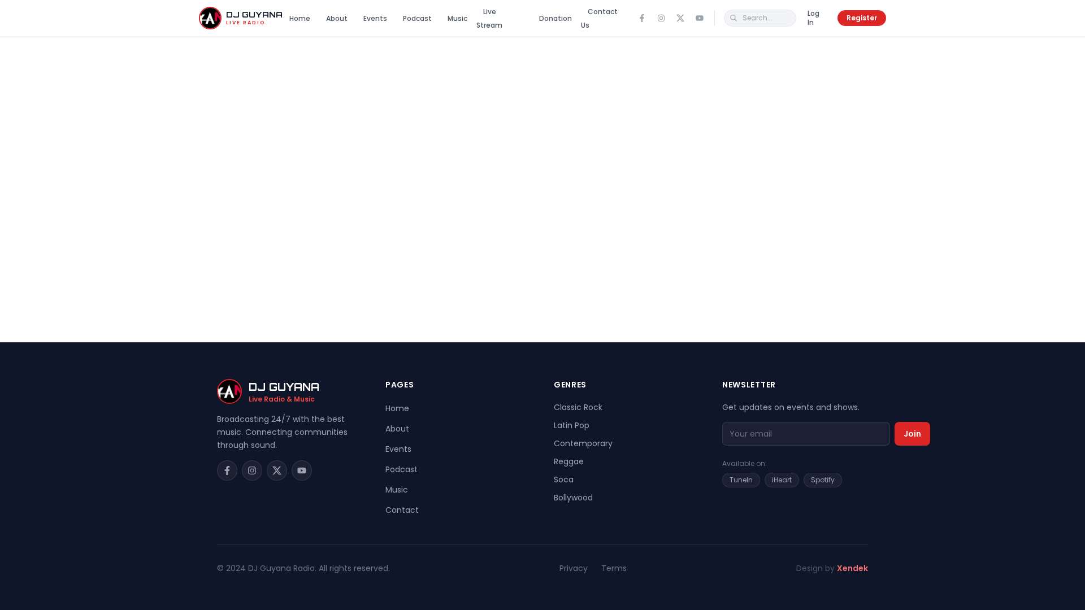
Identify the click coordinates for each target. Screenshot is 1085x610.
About (337, 18)
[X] (680, 18)
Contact (402, 510)
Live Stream (489, 18)
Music (457, 18)
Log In (813, 17)
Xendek (852, 568)
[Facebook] (642, 18)
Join (912, 433)
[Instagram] (661, 18)
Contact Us (599, 18)
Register (862, 18)
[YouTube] (700, 18)
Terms (614, 568)
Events (375, 18)
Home (299, 18)
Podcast (417, 18)
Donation (555, 18)
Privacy (573, 568)
